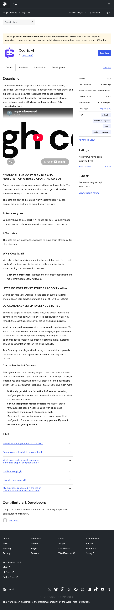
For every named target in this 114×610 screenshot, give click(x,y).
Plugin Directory (10, 12)
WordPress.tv (66, 553)
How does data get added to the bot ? (23, 443)
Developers (64, 548)
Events (89, 543)
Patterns (35, 553)
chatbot (107, 126)
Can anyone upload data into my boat (22, 452)
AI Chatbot (106, 115)
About (6, 538)
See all (108, 166)
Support (107, 67)
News (6, 543)
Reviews (23, 67)
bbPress (8, 572)
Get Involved (93, 538)
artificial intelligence (102, 121)
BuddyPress (10, 577)
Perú (11, 589)
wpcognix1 (27, 55)
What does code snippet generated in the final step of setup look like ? (21, 461)
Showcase (36, 538)
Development (59, 67)
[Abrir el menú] (109, 4)
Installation (39, 67)
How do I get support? (14, 480)
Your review (85, 166)
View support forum (89, 193)
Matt (7, 567)
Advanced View (87, 139)
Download (104, 53)
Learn (61, 538)
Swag (90, 553)
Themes (35, 543)
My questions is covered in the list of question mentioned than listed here (22, 489)
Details (9, 67)
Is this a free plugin (12, 471)
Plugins (34, 548)
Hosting (7, 548)
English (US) (105, 108)
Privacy (6, 553)
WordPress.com (12, 562)
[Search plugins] (32, 22)
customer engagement (102, 132)
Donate (91, 548)
